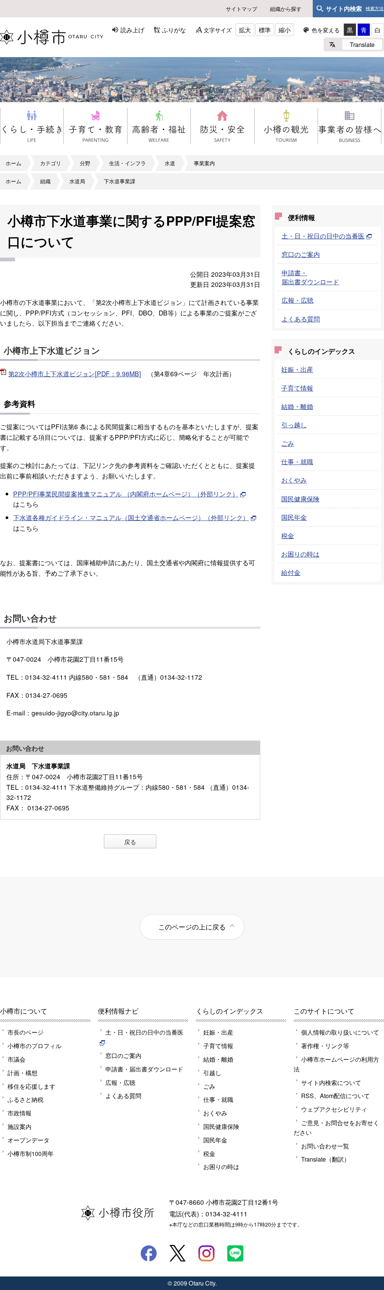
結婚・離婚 (297, 406)
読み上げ (132, 29)
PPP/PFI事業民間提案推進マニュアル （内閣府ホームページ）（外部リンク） (125, 493)
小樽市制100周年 (31, 1153)
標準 (265, 29)
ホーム (13, 163)
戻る (130, 841)
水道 (170, 163)
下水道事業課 (119, 181)
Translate (362, 44)
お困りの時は (300, 553)
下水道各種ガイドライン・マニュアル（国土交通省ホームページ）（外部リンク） (131, 517)
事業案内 (204, 163)
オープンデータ (29, 1139)
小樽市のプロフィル (35, 1045)
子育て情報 (297, 387)
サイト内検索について (331, 1082)
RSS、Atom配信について (335, 1095)
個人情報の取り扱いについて (340, 1032)
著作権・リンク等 (325, 1045)
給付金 (290, 572)
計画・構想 (23, 1072)
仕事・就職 (297, 461)
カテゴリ (50, 163)
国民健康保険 (300, 498)
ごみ (287, 443)
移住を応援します (32, 1086)
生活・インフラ (127, 163)
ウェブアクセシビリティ (334, 1108)
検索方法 (375, 8)
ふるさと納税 (26, 1099)
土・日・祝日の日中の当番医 (323, 235)
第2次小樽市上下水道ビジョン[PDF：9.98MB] (74, 373)
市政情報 (20, 1112)
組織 (45, 181)
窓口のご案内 (301, 254)
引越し (212, 1072)
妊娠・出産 (297, 369)
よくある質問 (301, 318)
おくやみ (294, 479)
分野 (85, 163)
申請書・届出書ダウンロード (310, 277)
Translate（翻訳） (325, 1158)
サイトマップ (241, 8)
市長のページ (26, 1032)
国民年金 (294, 517)
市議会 (17, 1059)
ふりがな (174, 29)
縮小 (285, 29)
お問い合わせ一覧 (325, 1145)
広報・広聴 (298, 300)
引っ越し (294, 424)
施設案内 (20, 1126)
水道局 (77, 181)
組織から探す (286, 8)
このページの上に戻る (192, 926)
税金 (287, 535)
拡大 (245, 29)
